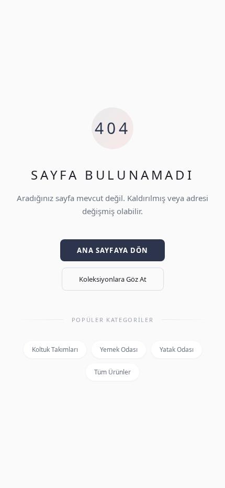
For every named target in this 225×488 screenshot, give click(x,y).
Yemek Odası (119, 349)
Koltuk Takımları (55, 349)
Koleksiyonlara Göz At (113, 279)
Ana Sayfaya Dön (112, 250)
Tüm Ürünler (112, 372)
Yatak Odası (177, 349)
